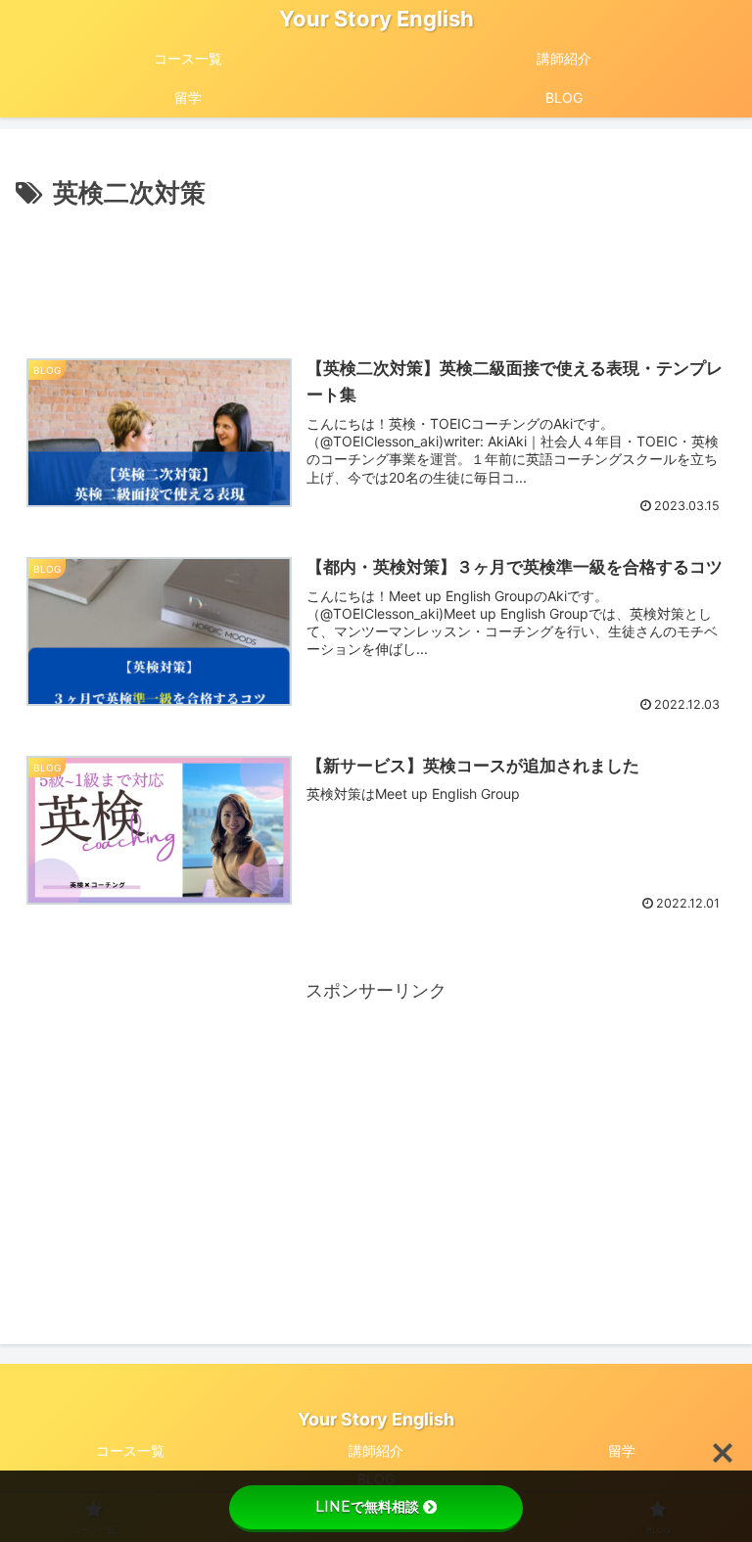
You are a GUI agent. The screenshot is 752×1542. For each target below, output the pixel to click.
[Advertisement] (376, 268)
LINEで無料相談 (367, 1507)
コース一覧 (130, 1450)
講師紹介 (376, 1450)
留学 (621, 1450)
